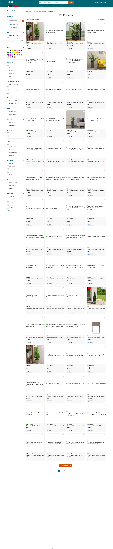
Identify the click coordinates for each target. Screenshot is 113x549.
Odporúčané (36, 19)
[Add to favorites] (42, 23)
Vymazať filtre (10, 16)
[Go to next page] (72, 471)
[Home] (10, 2)
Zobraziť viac (10, 210)
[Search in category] (23, 21)
